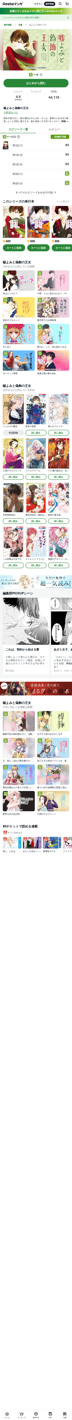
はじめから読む (36, 83)
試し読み (36, 432)
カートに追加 (14, 247)
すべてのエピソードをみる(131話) (34, 192)
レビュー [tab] (54, 129)
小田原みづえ (10, 112)
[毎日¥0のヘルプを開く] (41, 75)
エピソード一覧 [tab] (18, 129)
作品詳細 (13, 432)
